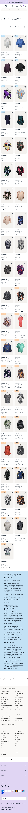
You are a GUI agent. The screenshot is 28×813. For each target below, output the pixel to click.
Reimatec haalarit (5, 718)
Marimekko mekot (5, 699)
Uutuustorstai (4, 729)
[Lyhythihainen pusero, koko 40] (21, 93)
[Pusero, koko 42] (21, 195)
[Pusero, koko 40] (7, 43)
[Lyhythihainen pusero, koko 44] (21, 269)
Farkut (2, 739)
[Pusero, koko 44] (7, 145)
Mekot (2, 745)
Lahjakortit (3, 754)
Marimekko (13, 14)
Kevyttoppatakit (18, 731)
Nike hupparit (4, 693)
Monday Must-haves (20, 727)
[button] (25, 6)
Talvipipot (3, 737)
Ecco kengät (18, 707)
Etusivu (2, 14)
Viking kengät (18, 714)
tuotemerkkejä (8, 668)
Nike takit (3, 703)
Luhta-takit (17, 703)
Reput (16, 752)
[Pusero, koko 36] (21, 43)
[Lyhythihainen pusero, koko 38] (21, 321)
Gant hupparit (18, 691)
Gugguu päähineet (5, 720)
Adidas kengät (4, 707)
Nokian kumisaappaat (6, 716)
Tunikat (3, 748)
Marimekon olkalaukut (9, 634)
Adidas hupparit (5, 691)
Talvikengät (4, 735)
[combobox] (14, 9)
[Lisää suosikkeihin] (11, 36)
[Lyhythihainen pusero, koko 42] (7, 424)
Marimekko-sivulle (17, 639)
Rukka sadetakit (18, 718)
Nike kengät (17, 709)
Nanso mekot (18, 699)
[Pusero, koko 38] (21, 170)
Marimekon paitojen (18, 665)
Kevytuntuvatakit (5, 733)
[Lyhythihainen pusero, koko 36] (21, 67)
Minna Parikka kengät (6, 709)
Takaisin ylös (14, 759)
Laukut (3, 752)
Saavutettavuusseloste (7, 809)
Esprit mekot (4, 701)
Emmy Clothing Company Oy (13, 803)
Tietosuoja (4, 807)
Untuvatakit (17, 729)
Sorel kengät (18, 712)
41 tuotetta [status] (4, 31)
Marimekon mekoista (12, 631)
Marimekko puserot (5, 15)
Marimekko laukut (19, 720)
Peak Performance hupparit (19, 694)
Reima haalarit (18, 716)
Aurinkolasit (17, 750)
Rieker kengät (4, 712)
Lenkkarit (17, 735)
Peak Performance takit (6, 705)
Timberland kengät (5, 714)
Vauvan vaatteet (18, 745)
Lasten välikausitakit (19, 733)
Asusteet (3, 750)
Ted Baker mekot (18, 701)
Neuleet (3, 743)
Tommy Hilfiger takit (19, 705)
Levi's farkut (4, 697)
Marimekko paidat (20, 14)
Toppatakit (3, 731)
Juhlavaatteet (18, 739)
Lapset (3, 727)
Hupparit (17, 743)
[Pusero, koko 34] (7, 244)
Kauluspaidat (18, 748)
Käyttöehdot (11, 807)
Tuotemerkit (7, 14)
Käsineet (17, 737)
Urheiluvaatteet (4, 741)
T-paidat (17, 741)
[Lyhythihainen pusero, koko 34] (7, 119)
